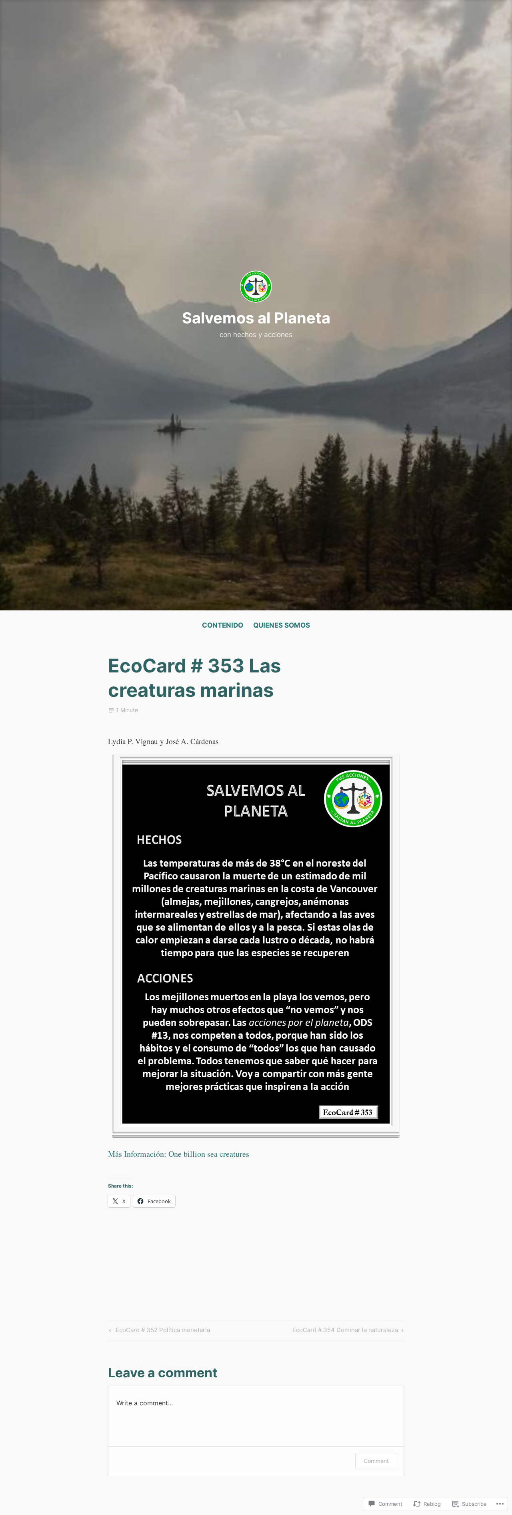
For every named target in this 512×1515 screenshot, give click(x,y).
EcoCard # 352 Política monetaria (158, 1331)
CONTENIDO (222, 625)
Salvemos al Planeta (256, 318)
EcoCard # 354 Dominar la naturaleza (345, 1331)
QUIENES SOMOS (281, 625)
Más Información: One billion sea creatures (178, 1153)
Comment (376, 1460)
